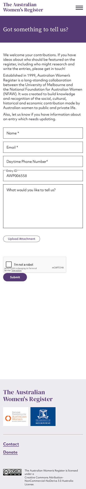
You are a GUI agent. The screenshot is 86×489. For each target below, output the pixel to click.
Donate (10, 452)
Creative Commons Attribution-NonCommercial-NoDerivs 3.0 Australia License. (49, 481)
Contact (11, 444)
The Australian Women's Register (23, 7)
